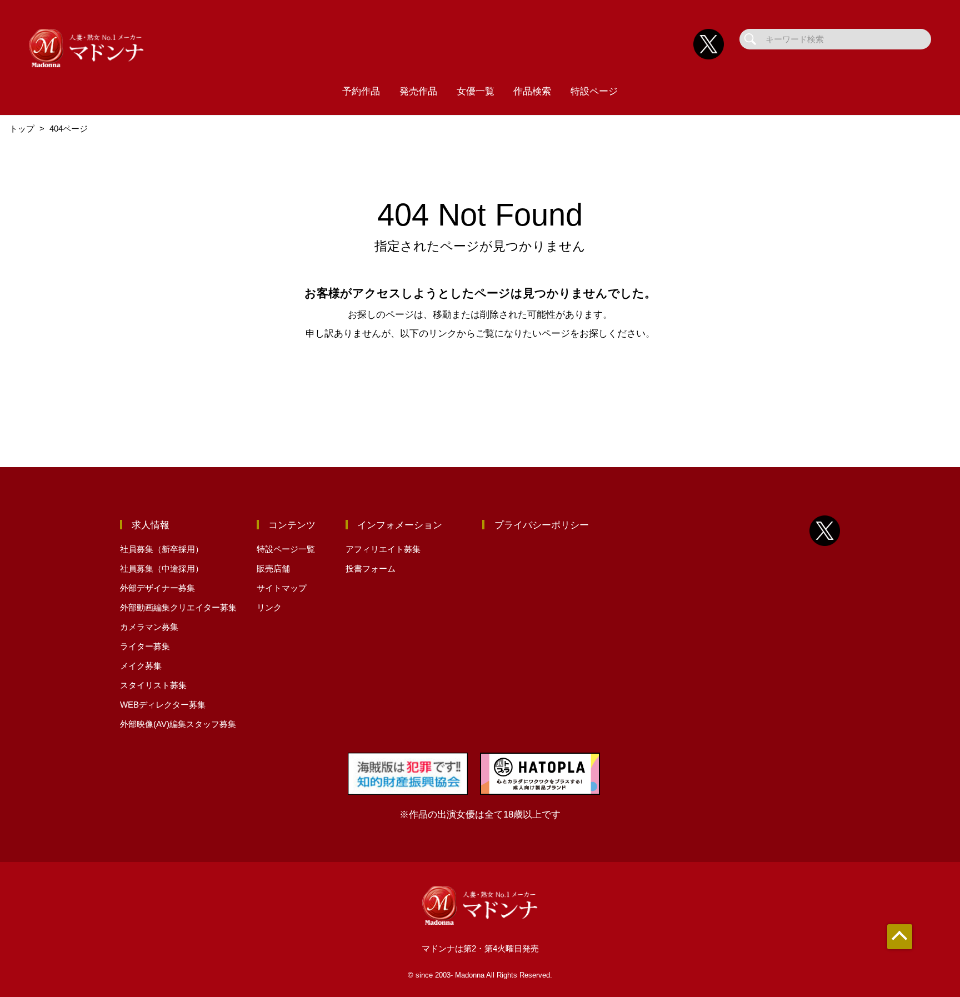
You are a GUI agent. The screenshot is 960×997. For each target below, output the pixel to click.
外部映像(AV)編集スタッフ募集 (178, 724)
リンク (269, 607)
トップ (21, 128)
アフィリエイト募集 (383, 549)
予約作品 (361, 91)
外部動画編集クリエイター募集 (178, 607)
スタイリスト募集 (153, 685)
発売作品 (418, 91)
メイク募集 (141, 665)
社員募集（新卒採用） (161, 549)
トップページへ (480, 380)
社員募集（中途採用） (161, 568)
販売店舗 (273, 568)
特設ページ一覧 (286, 549)
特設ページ (594, 91)
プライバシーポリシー (541, 524)
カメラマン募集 (149, 627)
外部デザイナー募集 (157, 588)
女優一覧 (475, 91)
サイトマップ (282, 588)
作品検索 (532, 91)
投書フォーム (371, 568)
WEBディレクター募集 (163, 704)
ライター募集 (145, 646)
